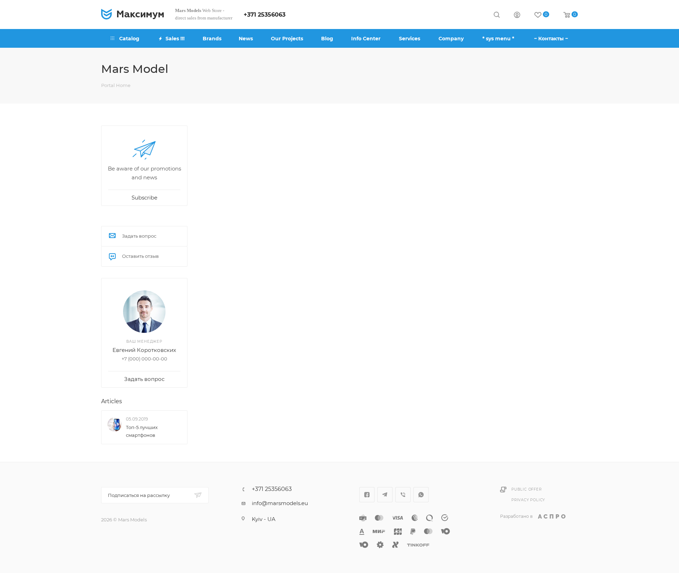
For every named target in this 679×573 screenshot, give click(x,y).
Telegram (385, 494)
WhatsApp (421, 494)
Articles (111, 401)
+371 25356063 (264, 14)
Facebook (367, 494)
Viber (403, 494)
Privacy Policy (528, 500)
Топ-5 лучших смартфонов (142, 431)
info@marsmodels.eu (280, 503)
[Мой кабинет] (517, 15)
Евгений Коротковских (144, 350)
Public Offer (526, 489)
